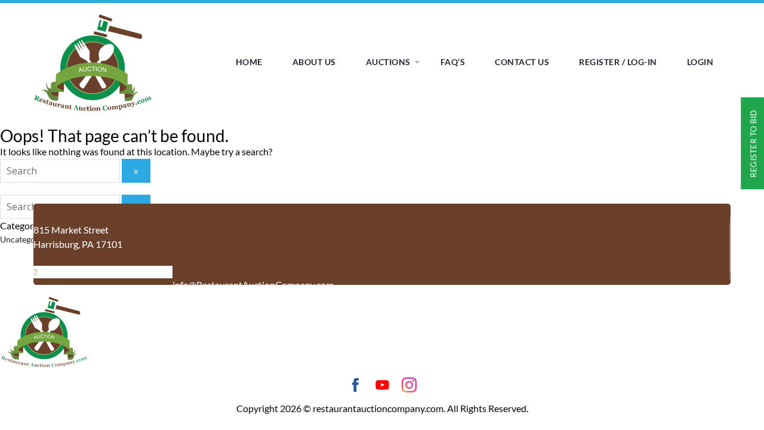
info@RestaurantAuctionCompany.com (253, 284)
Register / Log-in (618, 62)
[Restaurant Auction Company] (92, 111)
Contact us (522, 62)
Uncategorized (27, 239)
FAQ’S (453, 62)
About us (314, 62)
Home (249, 62)
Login (700, 62)
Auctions (388, 62)
